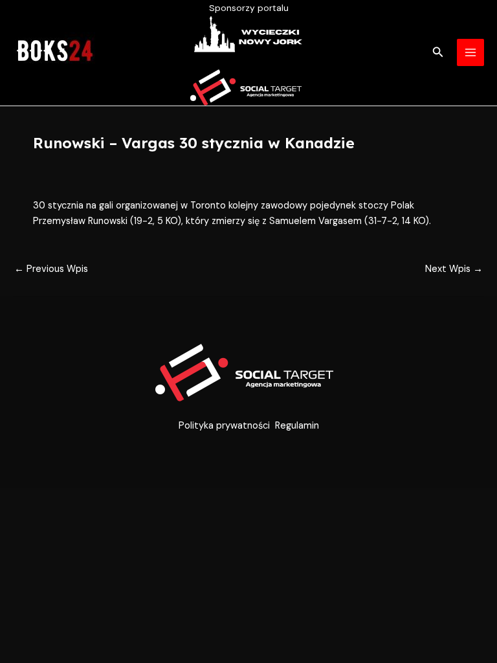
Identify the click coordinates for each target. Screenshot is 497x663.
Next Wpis (454, 269)
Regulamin (297, 426)
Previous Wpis (51, 269)
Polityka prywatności (224, 426)
